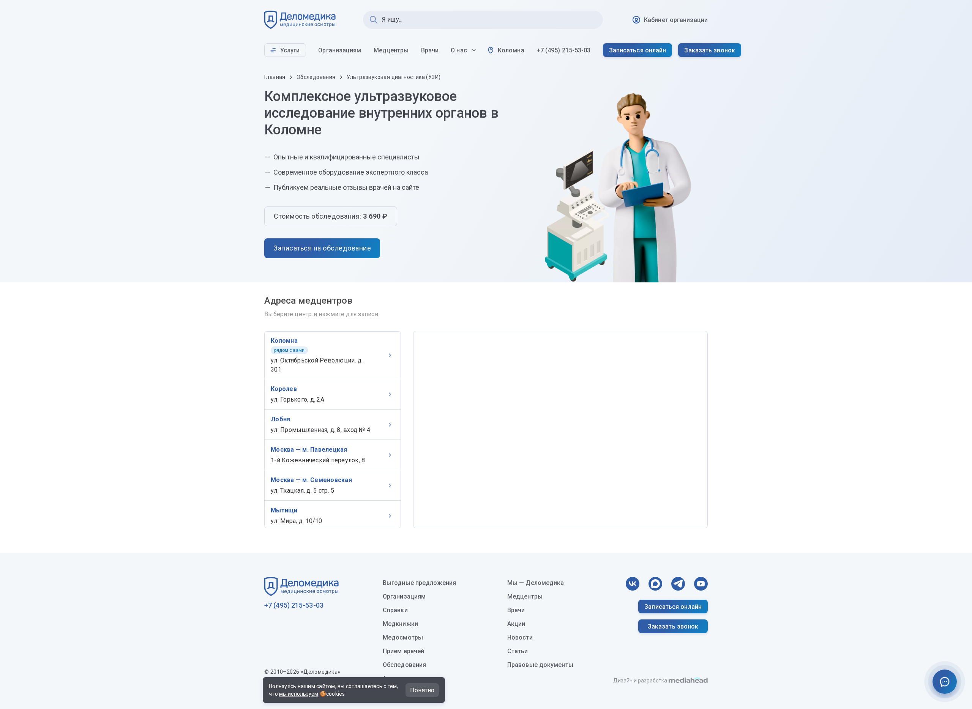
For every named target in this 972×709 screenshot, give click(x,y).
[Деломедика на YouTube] (701, 584)
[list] (332, 429)
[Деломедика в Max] (655, 584)
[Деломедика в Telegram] (678, 584)
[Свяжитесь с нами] (945, 682)
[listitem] (333, 355)
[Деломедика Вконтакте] (632, 584)
